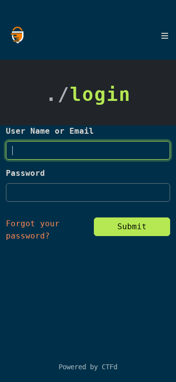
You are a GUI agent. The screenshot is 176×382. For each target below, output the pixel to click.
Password (25, 173)
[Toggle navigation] (164, 36)
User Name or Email (50, 131)
